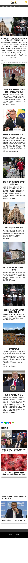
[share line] (5, 423)
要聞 (3, 6)
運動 (19, 6)
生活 (11, 6)
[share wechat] (13, 423)
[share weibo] (10, 423)
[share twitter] (7, 423)
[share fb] (2, 423)
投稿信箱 (17, 534)
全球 (7, 6)
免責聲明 (3, 533)
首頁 (2, 60)
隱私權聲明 (10, 533)
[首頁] (14, 2)
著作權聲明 (17, 533)
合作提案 (10, 534)
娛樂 (15, 6)
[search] (26, 2)
